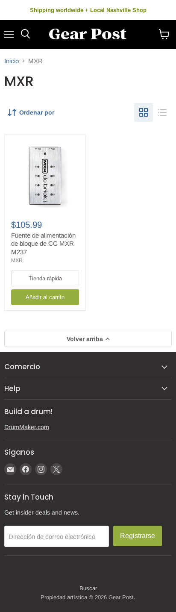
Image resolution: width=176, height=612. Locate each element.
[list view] (162, 112)
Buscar (88, 588)
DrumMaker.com (26, 427)
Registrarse (137, 535)
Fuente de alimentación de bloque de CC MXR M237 (43, 244)
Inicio (11, 61)
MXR (17, 260)
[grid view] (143, 112)
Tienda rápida (45, 278)
